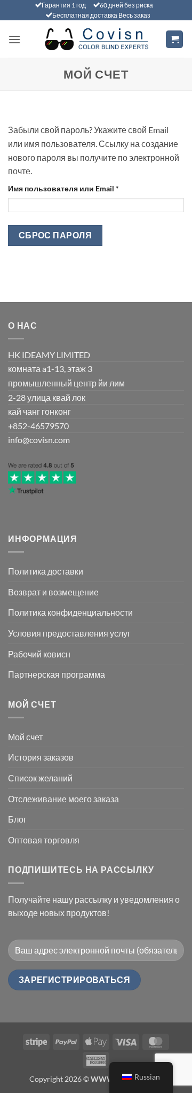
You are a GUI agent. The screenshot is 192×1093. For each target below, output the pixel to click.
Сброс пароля (55, 235)
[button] (14, 39)
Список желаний (40, 778)
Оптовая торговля (43, 840)
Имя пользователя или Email (88, 188)
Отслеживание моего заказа (63, 799)
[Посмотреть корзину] (174, 39)
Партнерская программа (56, 674)
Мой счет (25, 737)
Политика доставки (45, 571)
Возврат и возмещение (53, 592)
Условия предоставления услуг (69, 633)
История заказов (41, 757)
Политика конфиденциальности (70, 612)
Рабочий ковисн (39, 654)
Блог (17, 819)
